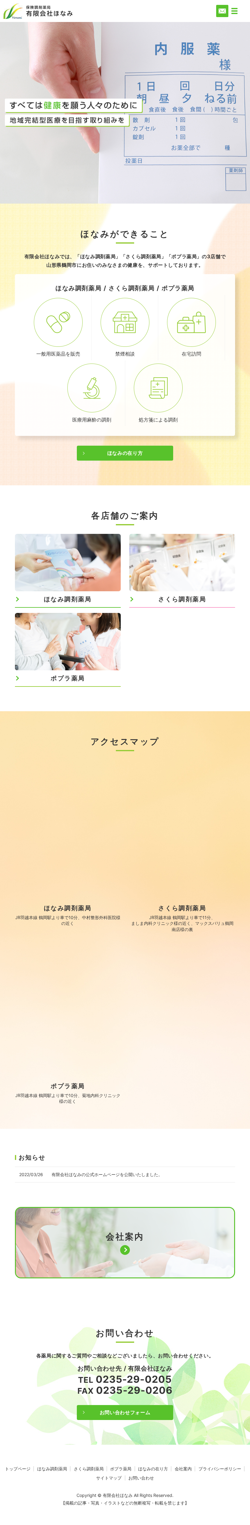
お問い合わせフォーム (125, 1412)
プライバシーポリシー (219, 1468)
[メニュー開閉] (234, 11)
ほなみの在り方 (125, 453)
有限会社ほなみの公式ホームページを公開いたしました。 (107, 1174)
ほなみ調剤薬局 (52, 1468)
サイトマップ (109, 1477)
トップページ (17, 1468)
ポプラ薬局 (120, 1468)
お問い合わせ (141, 1477)
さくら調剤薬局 (89, 1468)
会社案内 (183, 1468)
